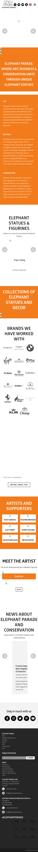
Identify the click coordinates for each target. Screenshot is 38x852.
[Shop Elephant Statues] (19, 51)
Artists (4, 742)
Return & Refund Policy (9, 773)
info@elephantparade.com (14, 793)
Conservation (6, 746)
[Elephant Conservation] (19, 54)
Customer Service (7, 769)
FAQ (3, 744)
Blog (19, 589)
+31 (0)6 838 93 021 (12, 808)
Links (3, 775)
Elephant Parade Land (8, 738)
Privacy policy (6, 767)
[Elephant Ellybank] (19, 317)
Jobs (3, 748)
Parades (4, 740)
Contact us (5, 765)
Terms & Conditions (8, 771)
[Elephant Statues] (19, 314)
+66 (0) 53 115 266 (11, 789)
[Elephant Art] (19, 48)
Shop (3, 736)
